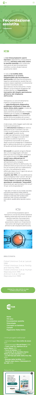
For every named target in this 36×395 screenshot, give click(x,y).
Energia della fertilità (13, 359)
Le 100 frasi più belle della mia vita (18, 355)
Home (9, 317)
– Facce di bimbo (10, 350)
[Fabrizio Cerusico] (4, 2)
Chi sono (10, 319)
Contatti (10, 327)
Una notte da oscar (24, 341)
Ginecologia (11, 323)
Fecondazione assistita (15, 321)
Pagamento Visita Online (16, 330)
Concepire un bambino (15, 325)
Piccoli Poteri (22, 344)
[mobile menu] (33, 2)
